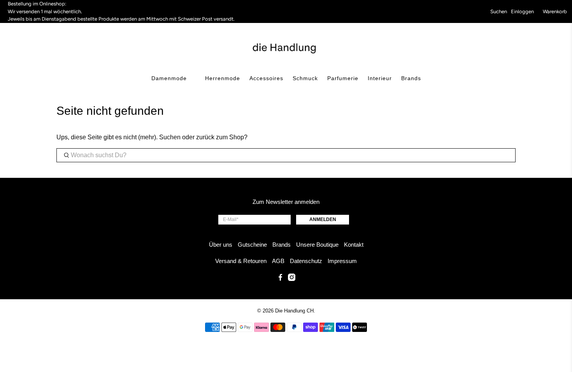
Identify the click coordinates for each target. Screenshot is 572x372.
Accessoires (266, 78)
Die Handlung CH (294, 311)
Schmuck (305, 78)
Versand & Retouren (241, 261)
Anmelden (322, 219)
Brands (411, 78)
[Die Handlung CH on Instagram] (291, 278)
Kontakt (353, 244)
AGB (278, 261)
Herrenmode (222, 78)
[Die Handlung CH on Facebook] (280, 278)
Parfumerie (342, 78)
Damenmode (169, 78)
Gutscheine (252, 244)
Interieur (380, 78)
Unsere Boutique (317, 244)
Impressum (342, 261)
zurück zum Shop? (221, 137)
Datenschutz (306, 261)
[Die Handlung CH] (286, 47)
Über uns (220, 244)
